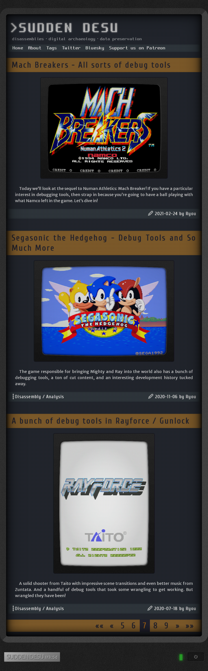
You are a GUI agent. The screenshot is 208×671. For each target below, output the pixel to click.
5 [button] (123, 625)
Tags (52, 48)
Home (18, 48)
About (35, 48)
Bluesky (95, 48)
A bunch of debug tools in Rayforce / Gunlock (101, 421)
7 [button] (145, 625)
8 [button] (155, 625)
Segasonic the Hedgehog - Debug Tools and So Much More (104, 243)
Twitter (71, 48)
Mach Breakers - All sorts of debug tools (91, 65)
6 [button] (134, 625)
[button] (99, 626)
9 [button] (167, 625)
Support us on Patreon (137, 48)
